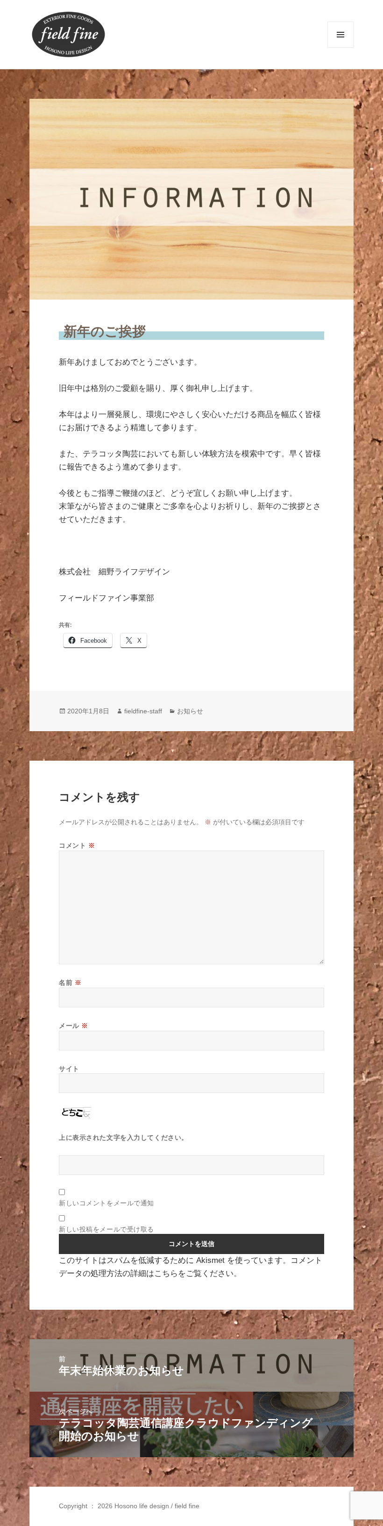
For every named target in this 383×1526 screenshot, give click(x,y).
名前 (70, 982)
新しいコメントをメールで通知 (106, 1202)
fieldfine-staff (143, 711)
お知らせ (190, 711)
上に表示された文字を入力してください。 (123, 1137)
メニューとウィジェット (340, 47)
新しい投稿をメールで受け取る (106, 1229)
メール (73, 1025)
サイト (69, 1068)
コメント (77, 845)
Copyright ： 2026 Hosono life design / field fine (129, 1506)
